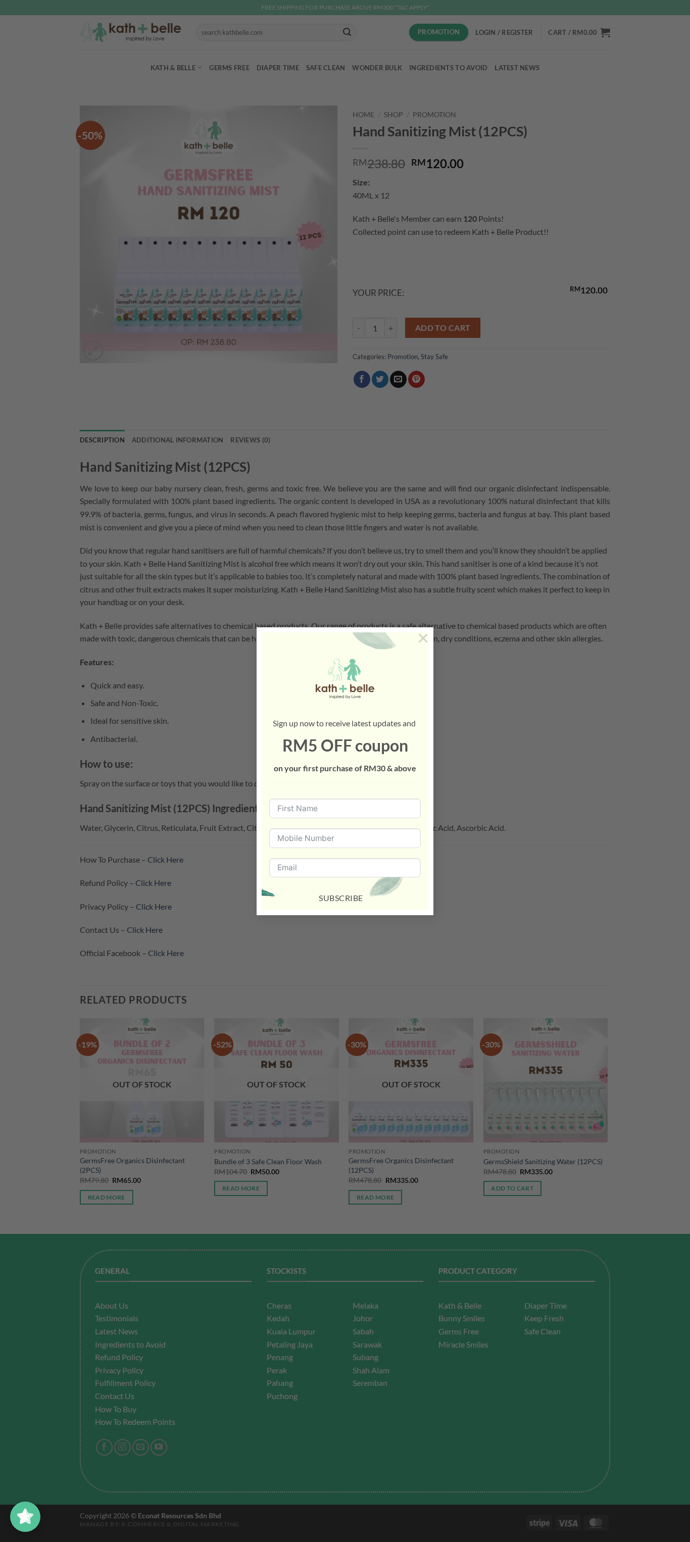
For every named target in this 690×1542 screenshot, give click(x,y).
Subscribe (341, 898)
